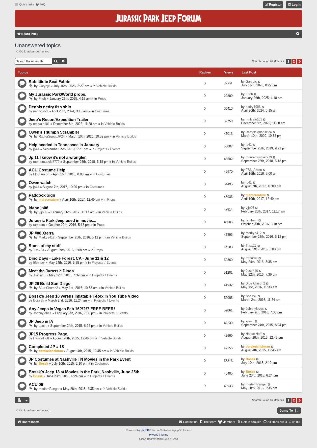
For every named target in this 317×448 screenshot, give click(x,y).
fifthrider (39, 262)
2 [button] (294, 61)
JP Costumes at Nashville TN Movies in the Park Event (80, 359)
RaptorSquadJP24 (52, 136)
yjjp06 (43, 212)
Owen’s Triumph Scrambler (54, 132)
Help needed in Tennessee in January (64, 145)
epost (43, 326)
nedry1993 (40, 111)
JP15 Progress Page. (48, 334)
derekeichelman (51, 351)
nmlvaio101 (41, 124)
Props (102, 98)
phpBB (145, 430)
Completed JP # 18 (46, 347)
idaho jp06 (38, 208)
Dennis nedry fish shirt (50, 107)
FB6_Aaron (41, 174)
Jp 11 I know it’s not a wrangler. (57, 157)
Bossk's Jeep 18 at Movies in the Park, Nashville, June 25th (84, 372)
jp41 (36, 149)
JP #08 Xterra (41, 233)
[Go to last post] (259, 81)
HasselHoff (41, 338)
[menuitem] (40, 4)
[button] (299, 61)
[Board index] (158, 18)
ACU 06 (36, 384)
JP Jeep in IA (41, 321)
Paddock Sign (42, 195)
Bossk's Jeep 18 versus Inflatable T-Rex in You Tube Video (84, 296)
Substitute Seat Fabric (49, 82)
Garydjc (44, 86)
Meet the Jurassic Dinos (51, 271)
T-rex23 (38, 250)
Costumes (102, 111)
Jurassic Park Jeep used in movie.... (62, 220)
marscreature (49, 199)
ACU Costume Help (47, 170)
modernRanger (49, 389)
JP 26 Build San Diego (50, 284)
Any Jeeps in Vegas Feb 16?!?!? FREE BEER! (72, 309)
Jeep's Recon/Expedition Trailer (58, 120)
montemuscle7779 (46, 162)
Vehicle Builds (106, 86)
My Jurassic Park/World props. (57, 94)
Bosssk (38, 300)
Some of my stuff (44, 246)
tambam (39, 225)
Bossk (43, 363)
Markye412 (46, 237)
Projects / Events (107, 149)
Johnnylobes (42, 313)
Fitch (42, 98)
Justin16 (39, 275)
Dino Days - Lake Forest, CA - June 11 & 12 (69, 258)
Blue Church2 (48, 288)
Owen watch (40, 183)
